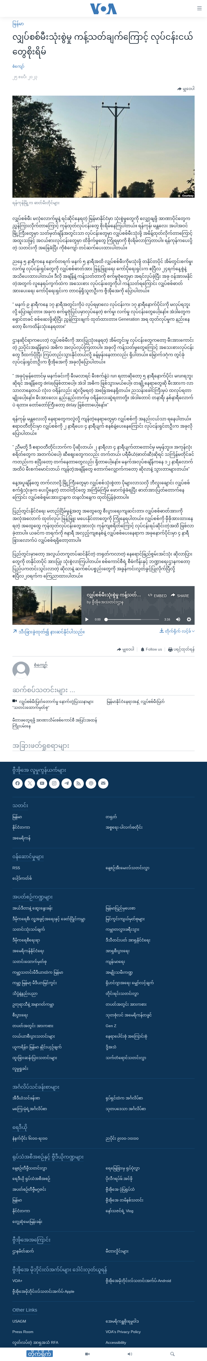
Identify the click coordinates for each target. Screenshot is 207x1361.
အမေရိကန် (21, 838)
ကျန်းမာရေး (115, 961)
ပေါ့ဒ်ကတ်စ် (22, 878)
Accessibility (116, 1342)
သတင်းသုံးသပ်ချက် (28, 929)
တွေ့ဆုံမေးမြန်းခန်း (27, 1221)
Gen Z (111, 1025)
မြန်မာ (18, 23)
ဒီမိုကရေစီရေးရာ (26, 940)
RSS (16, 867)
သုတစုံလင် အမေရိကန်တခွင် (129, 1015)
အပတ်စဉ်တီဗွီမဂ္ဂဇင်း (29, 1189)
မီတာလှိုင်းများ (117, 1251)
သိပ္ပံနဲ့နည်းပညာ (24, 993)
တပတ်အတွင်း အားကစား (32, 1025)
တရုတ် (111, 817)
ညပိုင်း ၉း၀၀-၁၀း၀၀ (122, 1138)
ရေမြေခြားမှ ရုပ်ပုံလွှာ (123, 1168)
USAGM (19, 1321)
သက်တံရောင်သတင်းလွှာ (126, 1058)
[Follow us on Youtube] (42, 783)
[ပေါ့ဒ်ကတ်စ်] (91, 783)
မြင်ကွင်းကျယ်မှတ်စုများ (125, 918)
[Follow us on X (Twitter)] (30, 783)
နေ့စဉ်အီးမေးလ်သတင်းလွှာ (127, 867)
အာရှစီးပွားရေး (118, 951)
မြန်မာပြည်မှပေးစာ (120, 908)
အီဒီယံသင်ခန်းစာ (26, 1098)
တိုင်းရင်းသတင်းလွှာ (122, 993)
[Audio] (130, 1354)
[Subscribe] (103, 783)
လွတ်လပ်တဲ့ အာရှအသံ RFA (35, 1342)
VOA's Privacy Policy (123, 1332)
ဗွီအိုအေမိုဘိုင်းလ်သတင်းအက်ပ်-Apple (43, 1291)
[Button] (186, 89)
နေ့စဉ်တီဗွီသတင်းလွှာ (29, 1168)
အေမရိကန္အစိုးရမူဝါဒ (122, 1321)
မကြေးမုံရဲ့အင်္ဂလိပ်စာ (29, 1109)
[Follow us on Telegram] (66, 783)
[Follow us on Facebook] (17, 783)
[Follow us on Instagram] (54, 783)
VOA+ (17, 1281)
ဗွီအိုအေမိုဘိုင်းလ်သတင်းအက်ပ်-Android (138, 1281)
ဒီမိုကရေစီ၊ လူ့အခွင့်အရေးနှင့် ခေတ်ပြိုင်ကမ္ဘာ (48, 918)
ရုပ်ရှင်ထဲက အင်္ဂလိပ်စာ (124, 1098)
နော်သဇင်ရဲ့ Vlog (119, 1211)
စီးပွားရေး (20, 1015)
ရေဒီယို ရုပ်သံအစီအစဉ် (31, 1178)
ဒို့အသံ (111, 1047)
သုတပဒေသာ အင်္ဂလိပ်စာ (126, 1109)
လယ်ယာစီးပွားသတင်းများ (33, 1036)
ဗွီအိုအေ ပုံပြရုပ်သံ (120, 1189)
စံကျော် (18, 66)
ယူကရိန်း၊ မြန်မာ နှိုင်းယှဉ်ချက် (37, 1047)
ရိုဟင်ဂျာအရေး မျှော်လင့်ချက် (130, 983)
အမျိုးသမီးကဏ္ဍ (119, 972)
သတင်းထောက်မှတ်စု (29, 961)
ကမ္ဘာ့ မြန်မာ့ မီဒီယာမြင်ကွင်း (34, 983)
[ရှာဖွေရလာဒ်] (172, 1354)
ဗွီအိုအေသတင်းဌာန (107, 602)
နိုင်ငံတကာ (21, 827)
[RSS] (79, 783)
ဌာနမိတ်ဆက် (23, 1251)
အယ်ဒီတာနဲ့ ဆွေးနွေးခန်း (32, 908)
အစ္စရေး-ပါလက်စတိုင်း (124, 827)
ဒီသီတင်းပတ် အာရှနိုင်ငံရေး (128, 940)
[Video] (87, 1354)
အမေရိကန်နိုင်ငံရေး (28, 951)
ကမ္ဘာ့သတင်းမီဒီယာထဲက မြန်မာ (37, 972)
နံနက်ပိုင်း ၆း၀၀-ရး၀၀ (29, 1138)
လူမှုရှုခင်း (20, 1068)
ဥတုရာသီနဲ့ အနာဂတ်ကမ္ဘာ (33, 1004)
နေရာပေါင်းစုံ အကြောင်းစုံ (126, 1036)
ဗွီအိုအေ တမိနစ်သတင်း (124, 1200)
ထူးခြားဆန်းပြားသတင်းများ (34, 1058)
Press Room (22, 1332)
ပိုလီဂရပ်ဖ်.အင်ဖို (119, 1178)
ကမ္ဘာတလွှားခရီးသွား (122, 929)
